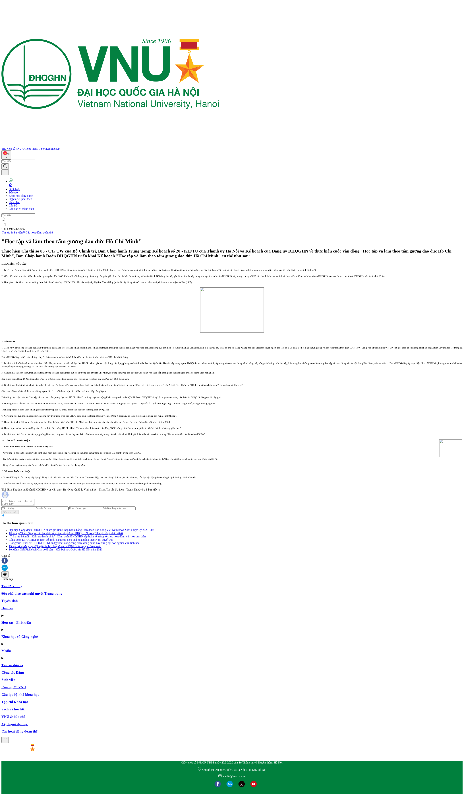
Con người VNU (13, 687)
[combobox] (6, 155)
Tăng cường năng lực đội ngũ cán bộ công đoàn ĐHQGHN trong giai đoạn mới (55, 546)
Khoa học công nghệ (21, 195)
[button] (232, 560)
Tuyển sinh (9, 601)
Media (6, 651)
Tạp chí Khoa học (14, 702)
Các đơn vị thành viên (21, 208)
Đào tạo (13, 192)
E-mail (33, 148)
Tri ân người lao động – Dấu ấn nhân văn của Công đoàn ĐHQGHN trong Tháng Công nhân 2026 (66, 533)
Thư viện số (8, 148)
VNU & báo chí (13, 717)
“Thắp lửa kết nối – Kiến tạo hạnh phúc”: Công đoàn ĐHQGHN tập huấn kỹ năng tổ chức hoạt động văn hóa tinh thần (77, 536)
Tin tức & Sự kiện (12, 232)
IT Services (43, 148)
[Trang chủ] (110, 145)
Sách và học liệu (13, 709)
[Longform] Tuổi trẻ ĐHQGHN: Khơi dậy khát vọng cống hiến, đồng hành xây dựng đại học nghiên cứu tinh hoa (74, 542)
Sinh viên (14, 202)
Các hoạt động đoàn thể (39, 232)
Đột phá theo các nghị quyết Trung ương (31, 593)
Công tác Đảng (12, 672)
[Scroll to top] (5, 740)
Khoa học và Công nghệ (19, 637)
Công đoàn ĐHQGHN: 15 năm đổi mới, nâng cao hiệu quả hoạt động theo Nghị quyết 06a (61, 539)
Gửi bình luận (10, 512)
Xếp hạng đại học (14, 724)
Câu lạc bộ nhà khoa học (20, 694)
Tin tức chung (11, 586)
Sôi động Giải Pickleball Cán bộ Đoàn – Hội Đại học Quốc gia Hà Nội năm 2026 (55, 549)
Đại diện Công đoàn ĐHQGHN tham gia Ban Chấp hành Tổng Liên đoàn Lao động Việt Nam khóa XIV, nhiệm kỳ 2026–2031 (82, 529)
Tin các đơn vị (12, 665)
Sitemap (55, 148)
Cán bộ (13, 205)
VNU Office (22, 148)
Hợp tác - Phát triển (16, 622)
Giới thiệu (14, 189)
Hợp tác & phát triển (20, 199)
